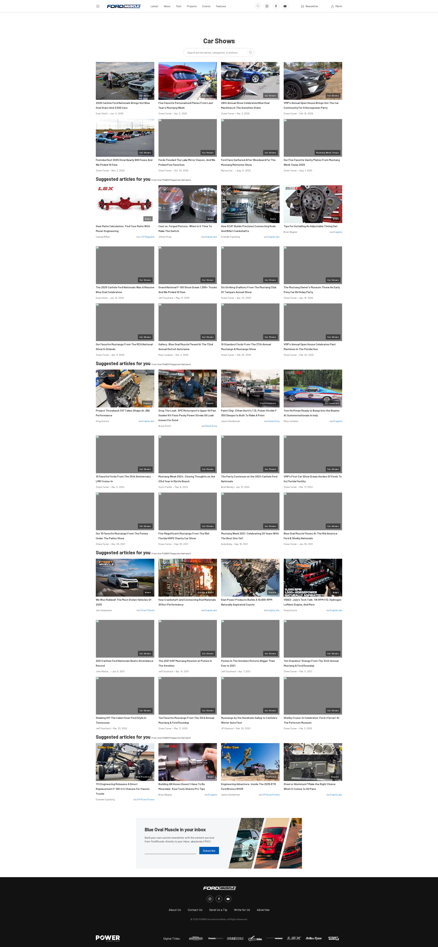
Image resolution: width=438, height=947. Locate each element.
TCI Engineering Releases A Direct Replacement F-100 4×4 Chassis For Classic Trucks (123, 788)
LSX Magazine (147, 236)
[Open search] (258, 6)
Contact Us (195, 910)
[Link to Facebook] (276, 6)
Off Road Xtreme (145, 799)
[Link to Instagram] (267, 6)
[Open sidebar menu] (98, 6)
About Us (175, 910)
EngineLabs (211, 236)
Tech (178, 6)
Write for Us (242, 910)
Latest (154, 6)
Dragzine (337, 231)
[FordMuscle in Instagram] (210, 899)
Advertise (263, 910)
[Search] (250, 52)
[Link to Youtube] (285, 6)
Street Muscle (147, 610)
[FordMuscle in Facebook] (219, 899)
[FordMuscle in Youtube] (228, 899)
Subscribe (209, 850)
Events (206, 6)
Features (221, 6)
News (167, 6)
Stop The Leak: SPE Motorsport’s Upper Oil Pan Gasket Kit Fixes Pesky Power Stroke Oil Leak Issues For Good (187, 415)
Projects (192, 6)
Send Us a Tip (218, 910)
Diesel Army (211, 425)
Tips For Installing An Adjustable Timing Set (311, 226)
